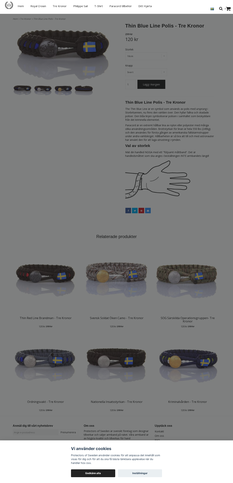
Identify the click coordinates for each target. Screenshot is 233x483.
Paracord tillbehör (120, 6)
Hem (21, 6)
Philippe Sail (80, 6)
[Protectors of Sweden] (11, 5)
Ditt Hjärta (145, 6)
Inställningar (140, 473)
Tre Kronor (60, 6)
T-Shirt (98, 6)
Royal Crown (38, 6)
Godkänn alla (93, 473)
